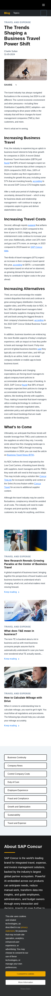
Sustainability (14, 815)
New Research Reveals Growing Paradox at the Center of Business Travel (25, 564)
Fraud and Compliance (18, 798)
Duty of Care (13, 782)
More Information (25, 982)
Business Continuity (17, 757)
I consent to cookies (25, 974)
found (6, 163)
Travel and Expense (17, 823)
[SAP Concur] (16, 5)
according (37, 181)
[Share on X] (16, 85)
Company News (15, 766)
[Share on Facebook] (21, 85)
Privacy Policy (25, 989)
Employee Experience (18, 790)
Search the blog (39, 13)
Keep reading (10, 592)
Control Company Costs (19, 774)
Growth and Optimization (19, 807)
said (39, 349)
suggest (31, 225)
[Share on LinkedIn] (26, 85)
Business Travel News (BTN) (20, 455)
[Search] (44, 13)
